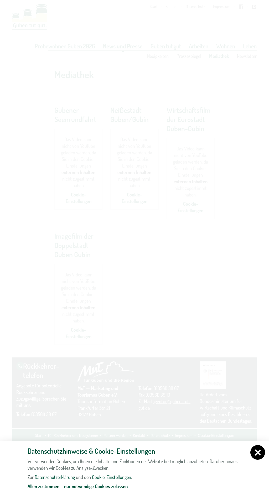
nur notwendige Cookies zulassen (96, 486)
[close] (257, 452)
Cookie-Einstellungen (111, 477)
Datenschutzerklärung (55, 477)
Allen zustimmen (43, 486)
